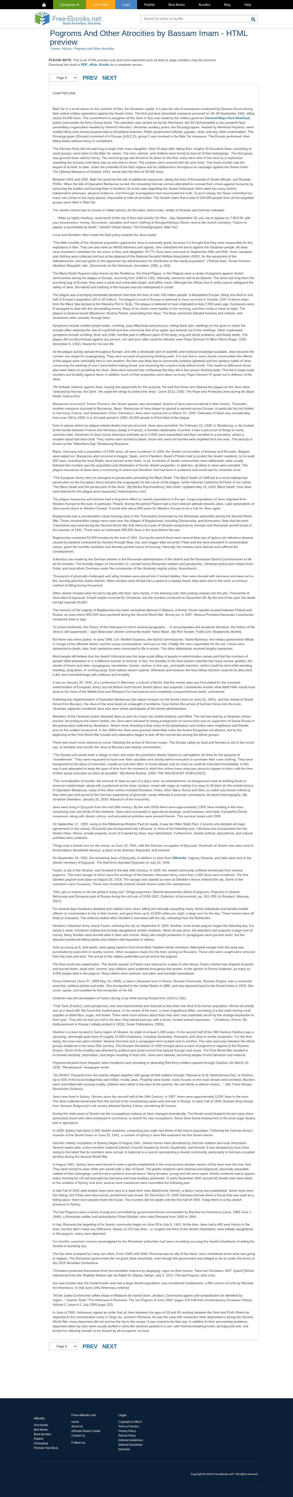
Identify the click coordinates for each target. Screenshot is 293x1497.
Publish (149, 4)
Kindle (104, 64)
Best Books (176, 4)
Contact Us (78, 1435)
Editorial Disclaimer (130, 1444)
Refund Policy (127, 1435)
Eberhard (243, 118)
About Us (77, 1426)
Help (247, 4)
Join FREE (101, 4)
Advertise (124, 1449)
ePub (93, 64)
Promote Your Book (46, 1448)
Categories (68, 4)
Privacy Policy (127, 1431)
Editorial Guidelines (130, 1440)
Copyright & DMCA (130, 1421)
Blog (227, 4)
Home (56, 48)
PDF (84, 64)
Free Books (41, 1425)
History (67, 48)
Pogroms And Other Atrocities (94, 48)
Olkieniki (179, 858)
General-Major (216, 118)
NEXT (109, 78)
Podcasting (41, 1443)
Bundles (204, 4)
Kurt (232, 118)
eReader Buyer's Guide (85, 1431)
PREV (90, 78)
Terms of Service (128, 1426)
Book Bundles (42, 1434)
